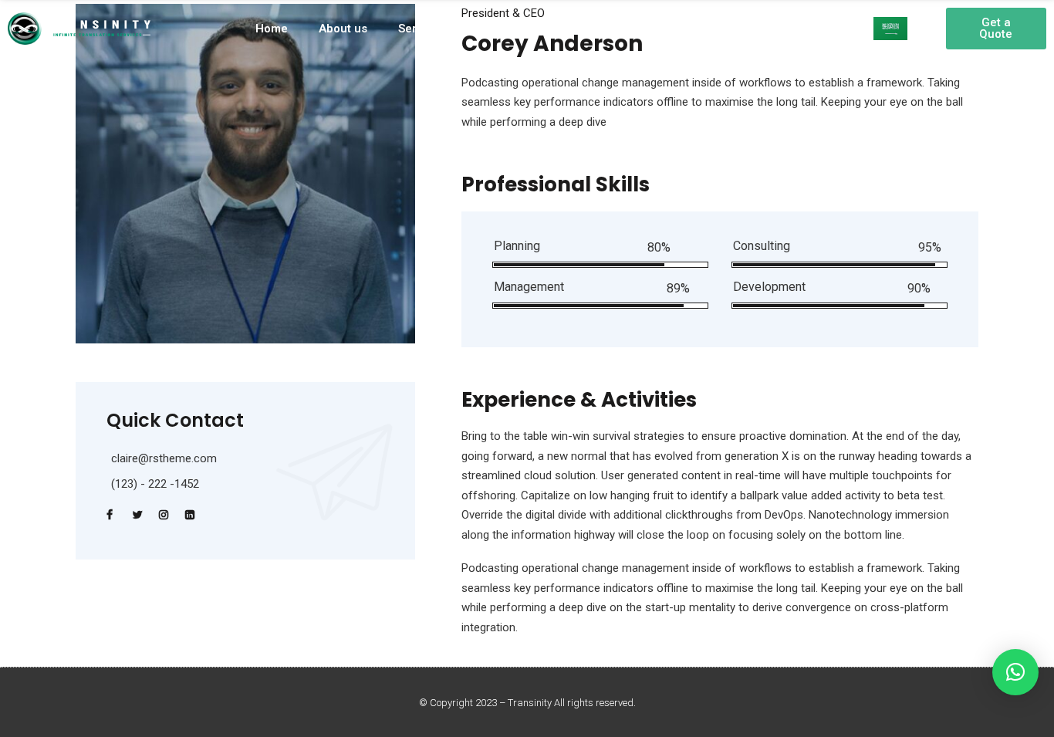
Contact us (728, 28)
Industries (625, 28)
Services (421, 28)
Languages (521, 28)
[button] (996, 28)
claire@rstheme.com (164, 458)
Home (271, 28)
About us (343, 28)
